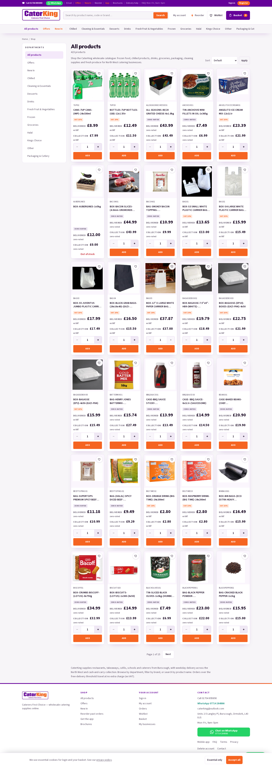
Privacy (234, 742)
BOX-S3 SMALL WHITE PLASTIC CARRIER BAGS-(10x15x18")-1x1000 (196, 208)
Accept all (234, 760)
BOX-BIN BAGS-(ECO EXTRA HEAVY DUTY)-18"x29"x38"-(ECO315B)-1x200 (230, 498)
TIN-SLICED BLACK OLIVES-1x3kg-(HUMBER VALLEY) (159, 594)
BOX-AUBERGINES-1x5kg (87, 206)
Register (243, 3)
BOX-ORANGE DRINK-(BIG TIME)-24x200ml (160, 498)
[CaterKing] (41, 15)
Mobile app (203, 742)
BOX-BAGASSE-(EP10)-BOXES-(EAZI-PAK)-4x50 (232, 304)
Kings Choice (213, 29)
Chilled (73, 29)
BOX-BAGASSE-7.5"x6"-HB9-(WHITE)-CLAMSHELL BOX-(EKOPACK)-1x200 (195, 305)
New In (88, 3)
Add (87, 155)
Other (228, 29)
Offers (78, 3)
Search (160, 15)
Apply (244, 60)
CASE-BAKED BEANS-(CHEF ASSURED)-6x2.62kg (230, 401)
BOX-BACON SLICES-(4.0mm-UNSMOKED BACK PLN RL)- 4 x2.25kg (123, 208)
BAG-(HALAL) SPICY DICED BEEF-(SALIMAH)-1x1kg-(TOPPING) (120, 498)
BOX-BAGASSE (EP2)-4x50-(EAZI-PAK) (85, 401)
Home (25, 39)
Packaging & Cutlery (247, 29)
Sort (207, 60)
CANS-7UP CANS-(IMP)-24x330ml (82, 111)
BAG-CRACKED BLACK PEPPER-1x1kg (231, 594)
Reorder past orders (91, 714)
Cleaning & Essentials (93, 29)
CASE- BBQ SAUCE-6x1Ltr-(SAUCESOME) (194, 401)
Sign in (232, 3)
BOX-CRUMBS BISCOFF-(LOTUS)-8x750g (86, 594)
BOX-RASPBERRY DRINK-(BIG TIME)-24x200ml (195, 498)
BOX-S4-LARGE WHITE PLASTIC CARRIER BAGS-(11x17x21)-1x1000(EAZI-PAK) (233, 208)
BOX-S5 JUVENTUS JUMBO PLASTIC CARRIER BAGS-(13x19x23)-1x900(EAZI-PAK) (87, 305)
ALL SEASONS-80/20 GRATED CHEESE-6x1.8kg (160, 111)
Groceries (185, 29)
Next (168, 654)
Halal (198, 29)
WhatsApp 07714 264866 (210, 703)
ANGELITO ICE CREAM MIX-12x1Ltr (231, 111)
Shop (33, 39)
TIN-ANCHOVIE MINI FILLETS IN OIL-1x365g (195, 111)
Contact (221, 749)
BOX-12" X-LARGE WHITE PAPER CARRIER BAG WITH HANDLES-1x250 (160, 305)
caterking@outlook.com (210, 709)
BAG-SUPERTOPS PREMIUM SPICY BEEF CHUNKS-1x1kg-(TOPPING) (85, 498)
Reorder (98, 3)
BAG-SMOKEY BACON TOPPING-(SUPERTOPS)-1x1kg (157, 208)
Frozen (172, 29)
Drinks (127, 29)
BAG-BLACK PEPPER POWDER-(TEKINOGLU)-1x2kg (193, 594)
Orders (143, 709)
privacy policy (104, 760)
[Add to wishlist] (99, 73)
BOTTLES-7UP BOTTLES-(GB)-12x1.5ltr (124, 111)
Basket (143, 719)
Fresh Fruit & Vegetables (149, 29)
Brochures (117, 3)
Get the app (87, 719)
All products (31, 29)
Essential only (214, 760)
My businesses (147, 724)
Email (69, 3)
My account (179, 15)
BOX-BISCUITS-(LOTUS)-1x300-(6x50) (122, 594)
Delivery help (132, 3)
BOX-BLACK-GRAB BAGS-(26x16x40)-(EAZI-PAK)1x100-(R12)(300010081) (123, 305)
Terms (223, 742)
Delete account (205, 749)
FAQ (144, 3)
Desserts (114, 29)
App (107, 3)
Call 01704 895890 (207, 698)
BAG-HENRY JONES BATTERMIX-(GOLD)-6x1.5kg (120, 401)
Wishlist (143, 714)
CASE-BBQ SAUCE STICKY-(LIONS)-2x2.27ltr (156, 401)
